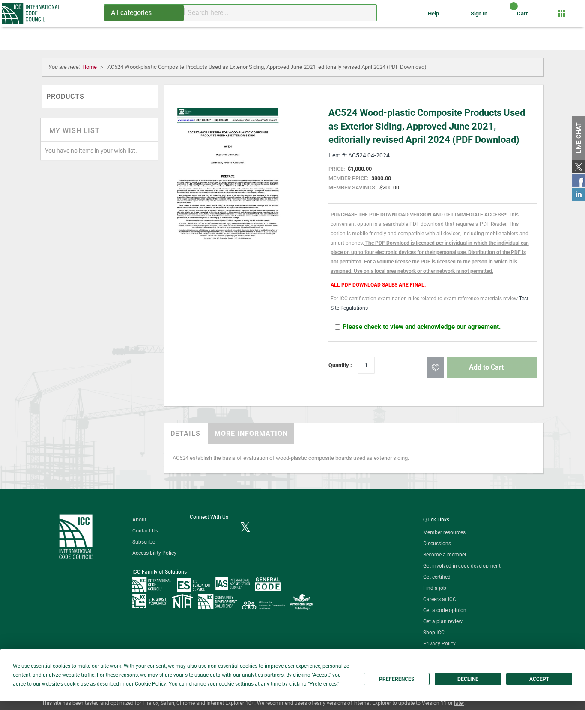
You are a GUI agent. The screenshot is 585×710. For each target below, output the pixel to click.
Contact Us (145, 531)
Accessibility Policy (154, 553)
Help (434, 13)
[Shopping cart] (506, 16)
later (459, 703)
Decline (467, 679)
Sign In (479, 13)
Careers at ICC (439, 599)
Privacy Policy (439, 644)
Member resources (444, 532)
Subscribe (143, 542)
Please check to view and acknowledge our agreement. (422, 327)
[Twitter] (245, 527)
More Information (251, 433)
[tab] (185, 433)
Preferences (396, 679)
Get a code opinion (444, 610)
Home (90, 67)
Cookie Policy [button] (150, 684)
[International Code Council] (31, 13)
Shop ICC (434, 633)
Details (185, 433)
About (139, 520)
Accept (539, 679)
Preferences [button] (323, 684)
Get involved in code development (462, 566)
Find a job (434, 588)
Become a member (444, 555)
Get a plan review (443, 621)
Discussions (437, 544)
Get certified (437, 577)
